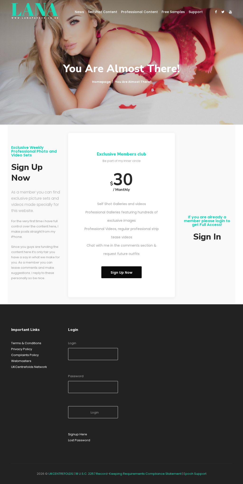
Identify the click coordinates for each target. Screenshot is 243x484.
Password (76, 376)
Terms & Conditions (26, 343)
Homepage (101, 82)
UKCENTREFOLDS (60, 473)
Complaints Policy (25, 355)
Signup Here (77, 434)
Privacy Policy (21, 349)
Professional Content (139, 11)
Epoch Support (195, 473)
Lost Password (79, 440)
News (79, 11)
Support (196, 11)
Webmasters (21, 361)
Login (72, 343)
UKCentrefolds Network (29, 367)
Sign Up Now (122, 272)
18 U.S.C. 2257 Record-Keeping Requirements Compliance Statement (128, 473)
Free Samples (173, 11)
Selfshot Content (102, 11)
